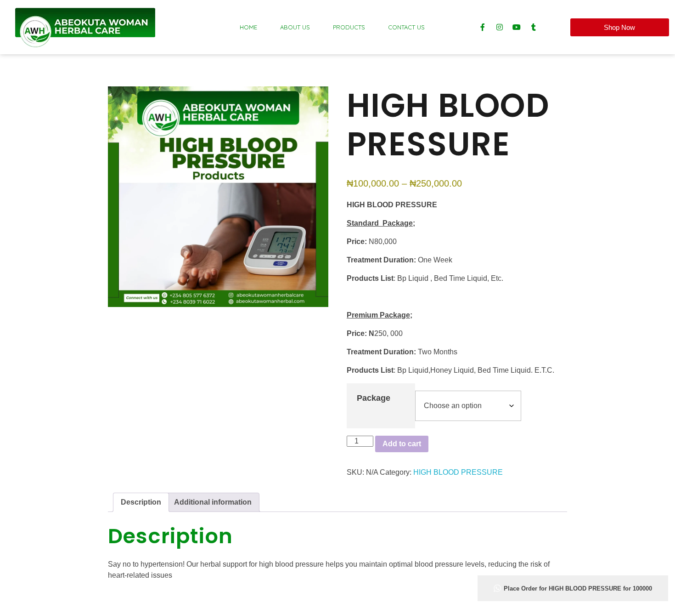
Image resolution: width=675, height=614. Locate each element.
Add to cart (401, 444)
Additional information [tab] (213, 502)
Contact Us (406, 27)
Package (373, 398)
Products (349, 27)
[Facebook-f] (482, 27)
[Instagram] (499, 27)
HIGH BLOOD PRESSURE (458, 472)
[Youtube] (516, 27)
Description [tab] (141, 502)
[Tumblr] (533, 27)
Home (248, 27)
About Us (295, 27)
